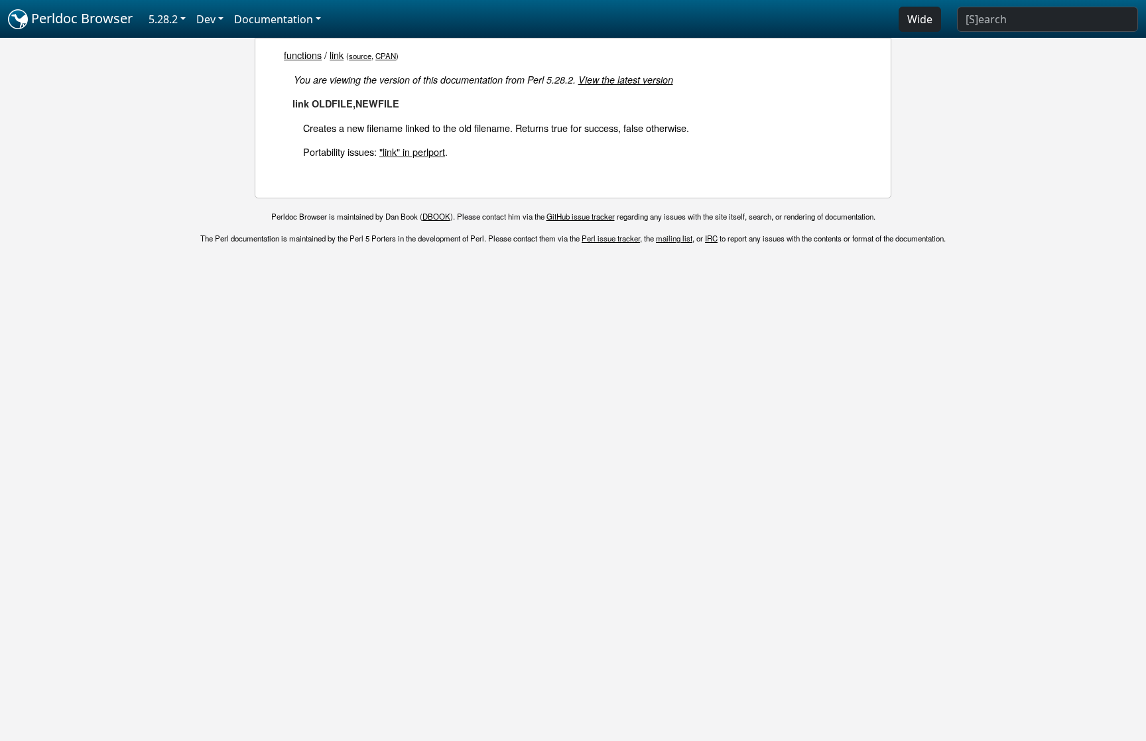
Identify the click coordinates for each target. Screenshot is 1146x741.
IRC (711, 238)
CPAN (385, 55)
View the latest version (625, 79)
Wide (919, 19)
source (360, 55)
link (337, 55)
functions (303, 55)
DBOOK (436, 216)
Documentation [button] (273, 19)
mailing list (674, 238)
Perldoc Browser (80, 18)
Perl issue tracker (611, 238)
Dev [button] (206, 19)
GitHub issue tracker (580, 216)
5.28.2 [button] (163, 19)
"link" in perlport (412, 152)
